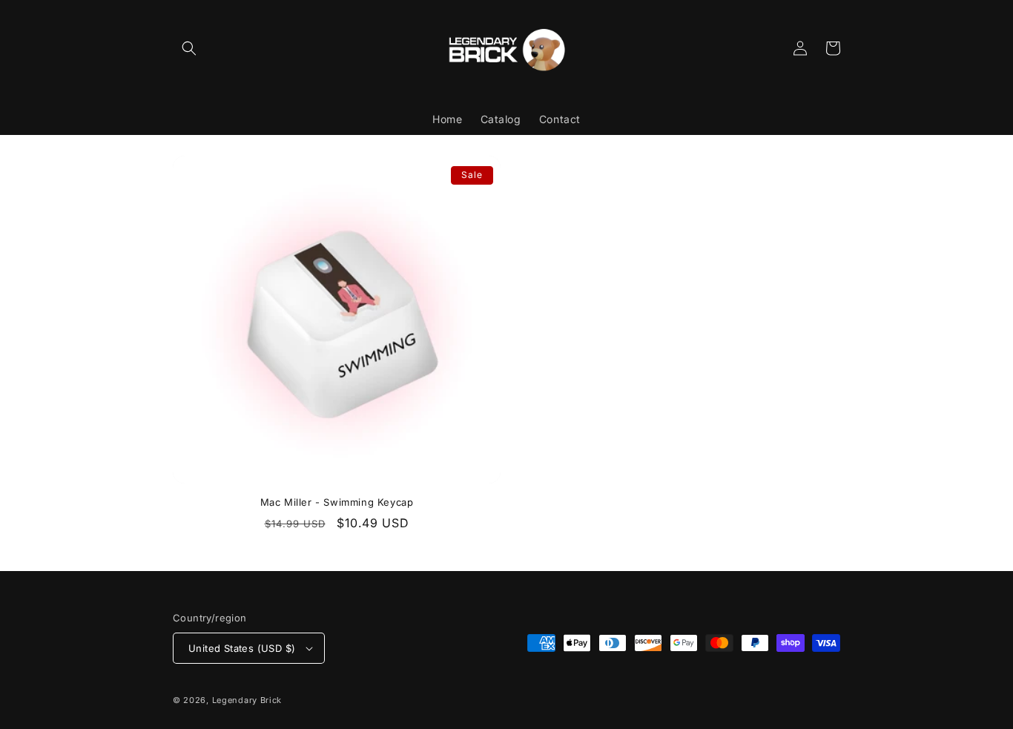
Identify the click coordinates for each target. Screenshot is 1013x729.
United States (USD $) (241, 648)
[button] (189, 48)
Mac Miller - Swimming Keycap (337, 502)
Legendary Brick (247, 700)
